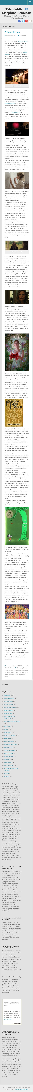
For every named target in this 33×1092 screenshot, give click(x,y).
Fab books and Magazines (12, 721)
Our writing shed (9, 750)
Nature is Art (8, 747)
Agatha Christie (9, 698)
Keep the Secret (9, 741)
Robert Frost (7, 1019)
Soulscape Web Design (21, 1089)
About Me (7, 695)
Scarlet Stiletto (8, 756)
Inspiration (7, 732)
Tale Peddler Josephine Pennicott (16, 11)
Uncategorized (8, 765)
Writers (6, 776)
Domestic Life (8, 710)
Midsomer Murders (10, 744)
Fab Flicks (7, 726)
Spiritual (7, 759)
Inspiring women (9, 735)
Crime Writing (8, 704)
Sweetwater (8, 762)
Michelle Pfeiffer (24, 672)
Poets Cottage (8, 753)
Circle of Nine (8, 701)
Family (6, 729)
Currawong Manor (10, 707)
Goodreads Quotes (16, 1023)
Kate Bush (7, 738)
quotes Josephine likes (11, 1004)
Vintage (6, 773)
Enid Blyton (8, 713)
